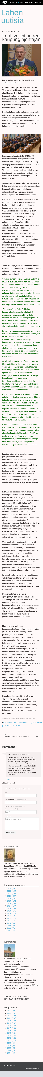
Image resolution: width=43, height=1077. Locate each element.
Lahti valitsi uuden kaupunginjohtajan (21, 37)
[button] (18, 2)
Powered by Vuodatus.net (32, 1068)
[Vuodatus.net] (9, 1065)
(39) (11, 888)
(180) (11, 903)
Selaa (22, 2)
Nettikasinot (14, 2)
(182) (11, 898)
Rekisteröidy (29, 2)
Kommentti (8, 816)
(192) (11, 891)
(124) (11, 913)
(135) (11, 916)
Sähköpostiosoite (16, 800)
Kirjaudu (38, 2)
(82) (11, 926)
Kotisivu (15, 808)
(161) (11, 911)
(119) (11, 918)
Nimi (6, 792)
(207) (11, 896)
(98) (11, 923)
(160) (11, 906)
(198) (11, 893)
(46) (11, 931)
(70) (11, 928)
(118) (11, 921)
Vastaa (9, 779)
